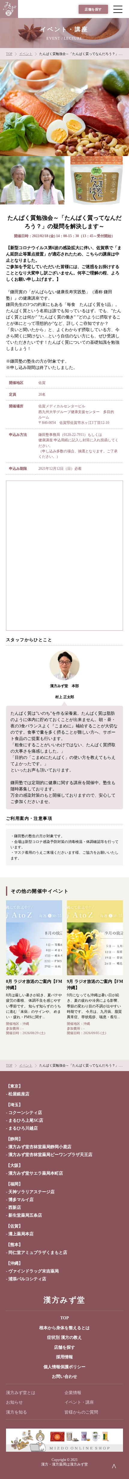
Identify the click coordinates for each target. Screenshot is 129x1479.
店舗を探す (93, 9)
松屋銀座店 (18, 1094)
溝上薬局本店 (21, 1234)
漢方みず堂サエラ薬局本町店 (35, 1173)
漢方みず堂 (64, 1300)
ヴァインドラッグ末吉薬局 (33, 1271)
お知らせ (14, 1402)
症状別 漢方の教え (64, 1337)
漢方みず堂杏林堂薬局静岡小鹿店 (39, 1147)
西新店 (14, 1207)
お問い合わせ (64, 1376)
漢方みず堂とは (20, 1392)
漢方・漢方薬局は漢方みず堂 (64, 1464)
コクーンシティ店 (25, 1112)
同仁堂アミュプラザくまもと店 (37, 1252)
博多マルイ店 (21, 1199)
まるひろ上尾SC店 (25, 1120)
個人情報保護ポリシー (65, 1367)
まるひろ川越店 (23, 1128)
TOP (64, 1318)
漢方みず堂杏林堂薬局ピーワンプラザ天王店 (50, 1154)
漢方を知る (16, 1412)
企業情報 (72, 1392)
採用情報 (64, 1357)
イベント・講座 (79, 1402)
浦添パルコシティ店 (27, 1279)
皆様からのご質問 (81, 1412)
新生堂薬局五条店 (25, 1215)
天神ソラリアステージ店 (31, 1192)
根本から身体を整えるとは (64, 1328)
